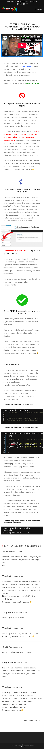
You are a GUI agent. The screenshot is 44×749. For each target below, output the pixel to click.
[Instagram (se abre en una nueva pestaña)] (20, 4)
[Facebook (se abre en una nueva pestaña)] (17, 4)
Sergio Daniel (9, 662)
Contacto (22, 746)
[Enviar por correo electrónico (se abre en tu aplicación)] (26, 4)
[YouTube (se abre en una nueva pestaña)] (23, 4)
